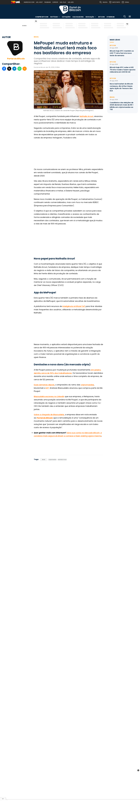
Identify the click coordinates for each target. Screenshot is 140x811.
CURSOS (55, 2)
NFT (47, 388)
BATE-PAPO (116, 2)
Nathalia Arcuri (86, 116)
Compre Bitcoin (41, 17)
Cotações (66, 17)
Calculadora (78, 17)
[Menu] (129, 16)
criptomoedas (87, 384)
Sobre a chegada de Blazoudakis (49, 414)
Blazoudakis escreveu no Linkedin (49, 396)
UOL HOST (39, 2)
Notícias (54, 17)
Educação (90, 17)
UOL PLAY (63, 2)
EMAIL (127, 2)
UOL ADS (71, 2)
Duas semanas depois (44, 384)
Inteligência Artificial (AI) (73, 306)
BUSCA (105, 2)
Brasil (36, 37)
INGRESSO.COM (29, 2)
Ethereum (110, 17)
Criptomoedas (52, 459)
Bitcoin (101, 17)
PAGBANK (47, 2)
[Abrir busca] (124, 16)
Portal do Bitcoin (70, 10)
